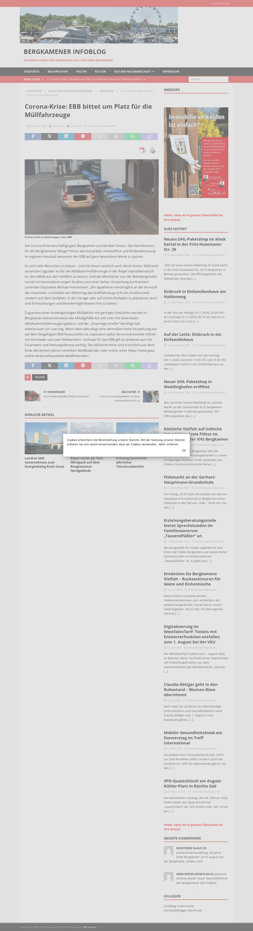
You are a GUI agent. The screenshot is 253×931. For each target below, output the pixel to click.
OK (184, 450)
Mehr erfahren (168, 444)
